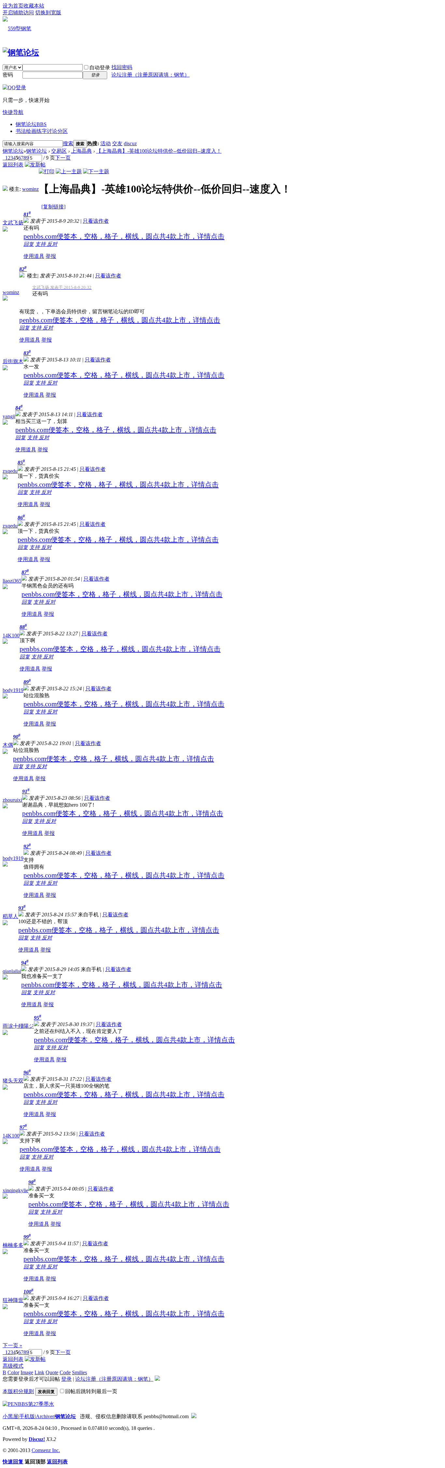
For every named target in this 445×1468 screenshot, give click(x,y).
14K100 (11, 635)
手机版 (27, 1416)
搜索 (68, 143)
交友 (117, 143)
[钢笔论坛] (21, 52)
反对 (52, 244)
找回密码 (121, 67)
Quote (52, 1372)
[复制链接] (53, 206)
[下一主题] (96, 171)
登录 (66, 1379)
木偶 (8, 745)
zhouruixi (12, 800)
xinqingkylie (15, 1190)
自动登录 (99, 67)
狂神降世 (13, 1300)
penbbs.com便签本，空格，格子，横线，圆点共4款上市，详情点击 (123, 236)
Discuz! (37, 1439)
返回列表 (13, 164)
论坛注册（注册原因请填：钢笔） (150, 75)
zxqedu (10, 471)
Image (27, 1372)
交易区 (59, 151)
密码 (8, 75)
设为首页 (13, 5)
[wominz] (5, 189)
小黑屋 (10, 1416)
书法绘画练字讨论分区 (42, 131)
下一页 (63, 158)
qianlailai (12, 971)
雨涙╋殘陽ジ (18, 1026)
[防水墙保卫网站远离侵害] (193, 1416)
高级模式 (13, 1366)
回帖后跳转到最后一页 (91, 1391)
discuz (130, 143)
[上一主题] (69, 171)
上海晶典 (81, 151)
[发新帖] (35, 164)
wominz (30, 189)
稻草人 (10, 916)
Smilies (79, 1372)
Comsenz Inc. (46, 1450)
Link (39, 1372)
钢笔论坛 (31, 124)
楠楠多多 (13, 1245)
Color (13, 1372)
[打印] (46, 171)
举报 (51, 256)
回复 (28, 244)
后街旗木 (13, 361)
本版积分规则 (18, 1391)
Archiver (45, 1416)
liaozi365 (12, 581)
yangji (9, 416)
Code (65, 1372)
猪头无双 (13, 1080)
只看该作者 (96, 221)
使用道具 (33, 256)
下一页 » (12, 1345)
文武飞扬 (13, 222)
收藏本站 (33, 5)
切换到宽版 (48, 12)
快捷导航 (13, 112)
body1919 (13, 690)
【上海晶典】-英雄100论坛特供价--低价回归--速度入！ (159, 151)
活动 (105, 143)
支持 (41, 244)
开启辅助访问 (18, 12)
